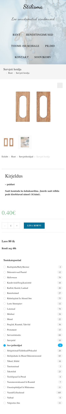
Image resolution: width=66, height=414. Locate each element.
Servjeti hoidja (22, 72)
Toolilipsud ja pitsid (16, 376)
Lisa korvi (34, 225)
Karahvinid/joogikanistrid (19, 282)
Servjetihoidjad (26, 156)
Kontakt (22, 57)
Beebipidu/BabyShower (18, 266)
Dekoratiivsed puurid (17, 272)
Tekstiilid (11, 371)
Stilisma (33, 6)
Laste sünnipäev (14, 303)
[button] (60, 85)
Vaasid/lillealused (15, 392)
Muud (10, 319)
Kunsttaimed (13, 293)
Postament (12, 329)
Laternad (11, 308)
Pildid (50, 46)
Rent (16, 34)
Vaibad (10, 397)
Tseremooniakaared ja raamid (21, 381)
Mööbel (10, 314)
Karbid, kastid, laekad (17, 287)
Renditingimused (39, 34)
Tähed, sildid (13, 361)
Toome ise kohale (25, 46)
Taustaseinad (13, 366)
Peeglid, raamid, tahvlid (18, 324)
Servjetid (11, 340)
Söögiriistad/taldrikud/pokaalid (22, 350)
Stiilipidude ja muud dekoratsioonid (24, 355)
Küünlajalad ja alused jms (19, 298)
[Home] (4, 72)
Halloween (12, 277)
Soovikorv (42, 57)
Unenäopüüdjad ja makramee (20, 387)
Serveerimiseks (14, 334)
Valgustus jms (13, 402)
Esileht (5, 156)
